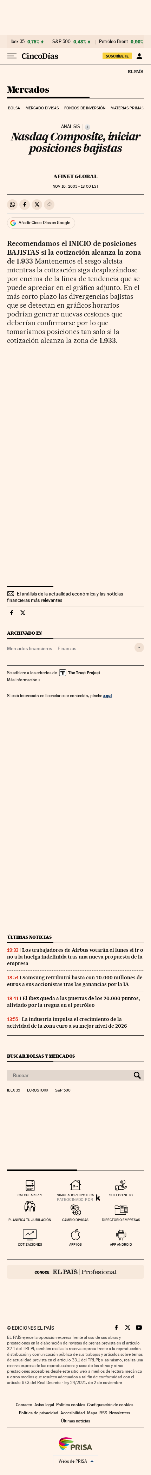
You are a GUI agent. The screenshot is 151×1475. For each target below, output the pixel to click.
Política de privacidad (38, 1413)
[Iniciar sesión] (139, 56)
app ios (75, 1244)
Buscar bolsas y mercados (41, 1056)
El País (135, 71)
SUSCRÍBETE (117, 56)
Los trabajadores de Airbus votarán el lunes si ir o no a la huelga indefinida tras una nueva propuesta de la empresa (75, 957)
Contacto (24, 1405)
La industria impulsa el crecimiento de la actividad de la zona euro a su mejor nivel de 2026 (67, 1022)
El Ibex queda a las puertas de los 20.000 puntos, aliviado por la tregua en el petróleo (73, 1001)
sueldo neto (121, 1195)
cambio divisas (75, 1220)
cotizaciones (30, 1244)
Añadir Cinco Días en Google (44, 222)
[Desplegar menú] (12, 56)
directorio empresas (121, 1220)
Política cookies (70, 1405)
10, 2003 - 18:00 (75, 186)
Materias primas (127, 108)
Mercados (28, 90)
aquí (107, 695)
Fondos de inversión (84, 108)
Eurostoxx (37, 1090)
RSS (103, 1413)
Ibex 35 (18, 41)
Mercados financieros (29, 648)
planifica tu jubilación (29, 1220)
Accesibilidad (72, 1413)
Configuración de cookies (110, 1405)
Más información (22, 679)
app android (121, 1244)
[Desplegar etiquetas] (139, 647)
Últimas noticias (29, 937)
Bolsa (14, 108)
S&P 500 (61, 41)
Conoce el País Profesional (75, 1272)
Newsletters (119, 1413)
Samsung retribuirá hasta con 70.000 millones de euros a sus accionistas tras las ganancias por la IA (75, 980)
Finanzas (67, 648)
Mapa (92, 1413)
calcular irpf (30, 1195)
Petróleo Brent (113, 41)
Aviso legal (44, 1405)
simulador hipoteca (75, 1195)
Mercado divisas (42, 108)
